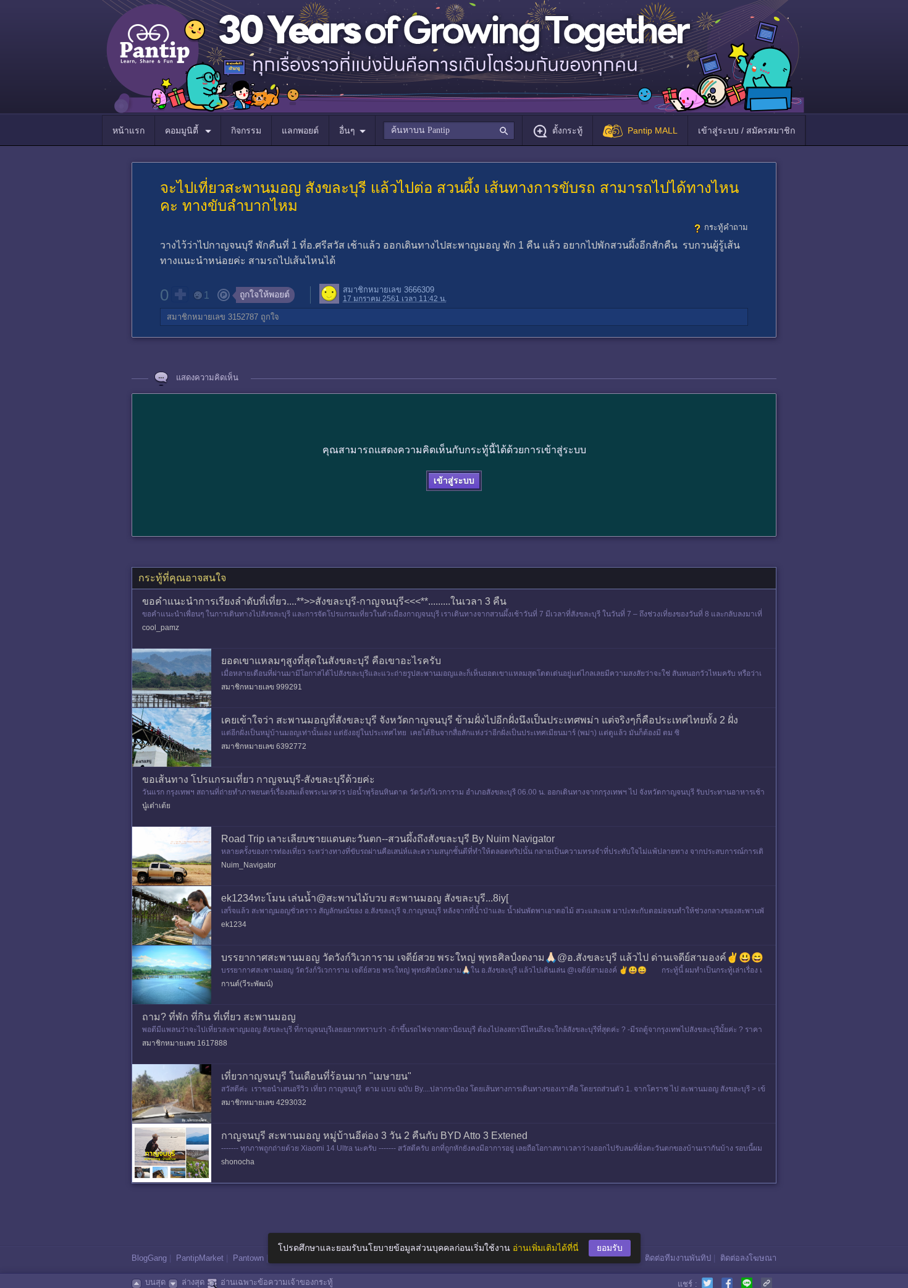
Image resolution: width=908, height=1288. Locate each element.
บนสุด (155, 1282)
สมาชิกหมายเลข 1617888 (184, 1043)
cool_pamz (160, 627)
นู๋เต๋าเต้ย (156, 805)
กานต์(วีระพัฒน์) (247, 983)
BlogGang (149, 1258)
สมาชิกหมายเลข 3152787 (212, 317)
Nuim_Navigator (248, 865)
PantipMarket (200, 1258)
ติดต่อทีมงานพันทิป (678, 1258)
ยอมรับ (610, 1248)
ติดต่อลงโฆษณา (748, 1258)
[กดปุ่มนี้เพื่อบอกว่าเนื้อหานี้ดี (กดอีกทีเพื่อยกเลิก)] (179, 294)
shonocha (237, 1162)
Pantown (248, 1258)
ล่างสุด (193, 1282)
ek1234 (233, 924)
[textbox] (449, 130)
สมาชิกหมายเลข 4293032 (263, 1102)
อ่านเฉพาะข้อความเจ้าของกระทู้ (277, 1282)
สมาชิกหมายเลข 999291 (261, 687)
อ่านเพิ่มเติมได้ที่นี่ (546, 1248)
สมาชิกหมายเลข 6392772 (263, 746)
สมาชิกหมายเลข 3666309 (388, 289)
